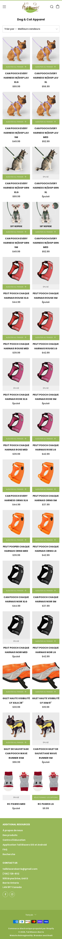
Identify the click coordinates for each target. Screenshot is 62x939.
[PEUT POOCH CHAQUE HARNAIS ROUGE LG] (46, 321)
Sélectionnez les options (46, 797)
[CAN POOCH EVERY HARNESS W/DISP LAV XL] (46, 50)
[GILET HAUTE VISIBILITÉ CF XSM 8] (46, 675)
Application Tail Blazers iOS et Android (25, 844)
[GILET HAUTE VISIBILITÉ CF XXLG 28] (16, 675)
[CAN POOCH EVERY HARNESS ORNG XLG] (16, 473)
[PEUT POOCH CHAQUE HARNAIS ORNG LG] (46, 524)
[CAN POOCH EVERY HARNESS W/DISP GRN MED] (46, 215)
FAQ (5, 849)
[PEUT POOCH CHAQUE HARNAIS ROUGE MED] (16, 321)
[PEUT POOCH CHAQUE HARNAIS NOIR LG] (46, 625)
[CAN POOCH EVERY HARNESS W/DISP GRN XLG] (16, 160)
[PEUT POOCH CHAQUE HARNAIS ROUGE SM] (46, 270)
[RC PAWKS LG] (46, 781)
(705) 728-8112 (11, 873)
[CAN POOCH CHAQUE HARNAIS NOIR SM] (46, 574)
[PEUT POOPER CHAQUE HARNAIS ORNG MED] (16, 524)
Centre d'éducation (14, 839)
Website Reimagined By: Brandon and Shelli (31, 935)
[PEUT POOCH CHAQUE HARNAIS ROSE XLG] (16, 372)
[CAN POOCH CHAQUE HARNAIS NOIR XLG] (16, 574)
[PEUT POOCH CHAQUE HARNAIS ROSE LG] (46, 422)
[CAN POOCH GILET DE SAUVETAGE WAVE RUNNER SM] (46, 726)
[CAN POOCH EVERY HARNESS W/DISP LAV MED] (46, 105)
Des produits (10, 835)
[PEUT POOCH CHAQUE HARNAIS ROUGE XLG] (16, 270)
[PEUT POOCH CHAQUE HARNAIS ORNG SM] (46, 473)
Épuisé (46, 177)
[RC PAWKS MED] (16, 781)
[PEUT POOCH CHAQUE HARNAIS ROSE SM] (46, 372)
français (29, 914)
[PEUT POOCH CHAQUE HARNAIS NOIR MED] (16, 625)
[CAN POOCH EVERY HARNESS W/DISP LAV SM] (16, 105)
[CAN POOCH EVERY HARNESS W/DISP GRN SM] (16, 215)
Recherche (9, 854)
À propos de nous (13, 830)
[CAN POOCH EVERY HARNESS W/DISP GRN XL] (46, 160)
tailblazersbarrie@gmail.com (20, 868)
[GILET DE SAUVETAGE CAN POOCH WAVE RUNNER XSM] (16, 726)
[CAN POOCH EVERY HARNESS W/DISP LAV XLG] (16, 50)
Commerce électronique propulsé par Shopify (31, 928)
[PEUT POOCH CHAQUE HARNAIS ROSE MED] (16, 422)
